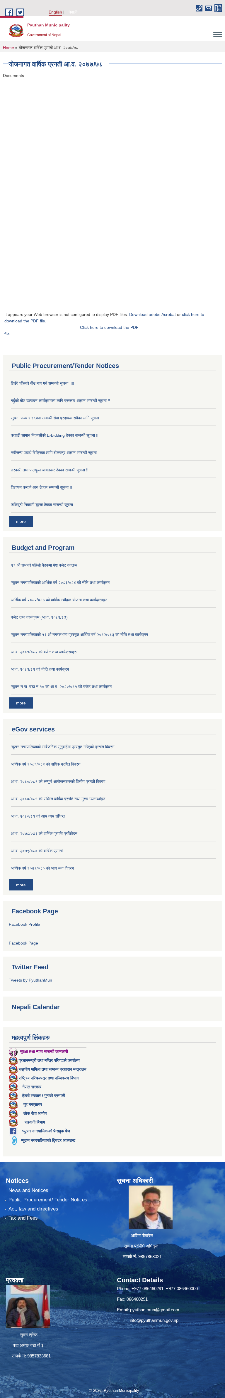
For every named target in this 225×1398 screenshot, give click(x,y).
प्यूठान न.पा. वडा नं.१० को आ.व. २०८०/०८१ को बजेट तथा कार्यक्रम (61, 686)
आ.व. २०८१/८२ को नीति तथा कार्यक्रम (40, 669)
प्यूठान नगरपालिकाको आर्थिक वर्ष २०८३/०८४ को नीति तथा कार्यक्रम (60, 582)
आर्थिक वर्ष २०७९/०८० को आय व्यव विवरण (42, 868)
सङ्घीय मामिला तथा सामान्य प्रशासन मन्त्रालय (52, 1069)
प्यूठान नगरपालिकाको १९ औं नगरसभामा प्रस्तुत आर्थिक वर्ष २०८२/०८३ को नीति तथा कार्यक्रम (79, 634)
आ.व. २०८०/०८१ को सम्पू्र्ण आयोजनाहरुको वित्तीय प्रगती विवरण (58, 781)
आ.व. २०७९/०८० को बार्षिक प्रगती (37, 850)
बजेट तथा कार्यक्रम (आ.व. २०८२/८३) (39, 617)
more (21, 521)
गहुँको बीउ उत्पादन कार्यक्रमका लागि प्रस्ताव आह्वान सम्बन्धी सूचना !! (60, 400)
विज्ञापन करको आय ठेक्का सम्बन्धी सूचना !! (41, 487)
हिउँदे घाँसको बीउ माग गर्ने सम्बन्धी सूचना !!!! (42, 383)
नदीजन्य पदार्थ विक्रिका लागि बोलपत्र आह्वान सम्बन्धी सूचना (54, 452)
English (55, 12)
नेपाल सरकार (31, 1086)
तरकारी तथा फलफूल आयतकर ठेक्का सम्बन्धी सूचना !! (49, 470)
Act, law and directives (33, 1209)
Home (8, 47)
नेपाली (73, 12)
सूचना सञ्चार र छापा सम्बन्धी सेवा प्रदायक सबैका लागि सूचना (55, 418)
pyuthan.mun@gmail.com (154, 1309)
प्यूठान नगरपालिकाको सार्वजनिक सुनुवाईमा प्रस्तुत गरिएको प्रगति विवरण (63, 746)
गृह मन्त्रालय (32, 1104)
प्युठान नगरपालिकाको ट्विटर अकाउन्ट (48, 1140)
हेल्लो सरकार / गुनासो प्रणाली (43, 1095)
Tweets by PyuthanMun (30, 980)
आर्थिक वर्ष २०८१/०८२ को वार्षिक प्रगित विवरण (46, 764)
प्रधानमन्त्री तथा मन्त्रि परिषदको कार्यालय (49, 1060)
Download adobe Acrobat (153, 314)
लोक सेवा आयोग (35, 1113)
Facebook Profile (24, 924)
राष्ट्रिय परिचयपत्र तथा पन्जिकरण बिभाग (49, 1078)
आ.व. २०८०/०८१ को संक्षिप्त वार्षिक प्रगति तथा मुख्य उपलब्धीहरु (58, 798)
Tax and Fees (23, 1218)
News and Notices (28, 1190)
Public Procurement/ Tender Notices (47, 1200)
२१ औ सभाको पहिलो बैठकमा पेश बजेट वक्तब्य (44, 565)
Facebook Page (23, 943)
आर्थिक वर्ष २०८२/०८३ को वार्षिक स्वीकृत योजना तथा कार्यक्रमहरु (59, 599)
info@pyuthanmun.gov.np (154, 1320)
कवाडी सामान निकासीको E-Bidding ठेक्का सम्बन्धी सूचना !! (54, 435)
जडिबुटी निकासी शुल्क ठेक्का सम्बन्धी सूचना (42, 504)
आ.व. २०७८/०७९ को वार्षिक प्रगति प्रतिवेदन (44, 833)
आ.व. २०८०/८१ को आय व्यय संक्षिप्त (38, 816)
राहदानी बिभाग (35, 1122)
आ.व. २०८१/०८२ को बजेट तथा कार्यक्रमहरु (44, 651)
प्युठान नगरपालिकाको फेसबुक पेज (46, 1131)
